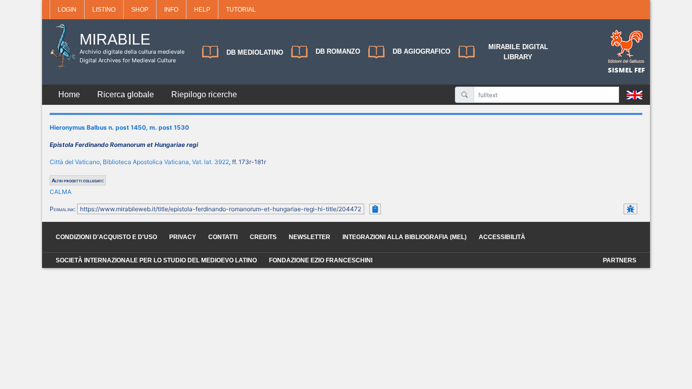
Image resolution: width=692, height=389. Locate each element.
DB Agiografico (421, 51)
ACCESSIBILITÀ (502, 237)
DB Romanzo (338, 51)
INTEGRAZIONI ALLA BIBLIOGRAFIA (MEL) (404, 237)
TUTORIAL (241, 9)
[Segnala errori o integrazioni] (630, 209)
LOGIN (67, 9)
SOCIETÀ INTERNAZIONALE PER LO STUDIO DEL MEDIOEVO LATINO (156, 260)
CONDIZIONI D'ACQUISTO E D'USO (106, 237)
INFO (171, 9)
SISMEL (621, 69)
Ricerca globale (125, 94)
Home (69, 94)
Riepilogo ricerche (204, 94)
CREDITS (263, 237)
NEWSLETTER (309, 237)
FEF (639, 69)
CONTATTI (223, 237)
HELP (202, 9)
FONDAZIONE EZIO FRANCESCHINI (320, 260)
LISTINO (104, 9)
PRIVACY (182, 237)
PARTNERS (619, 260)
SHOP (139, 9)
